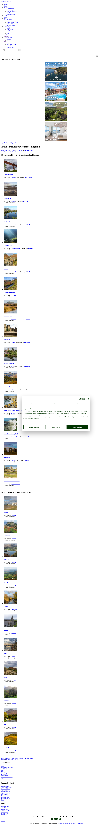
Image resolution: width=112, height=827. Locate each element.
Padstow (6, 630)
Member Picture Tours (6, 798)
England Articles (11, 43)
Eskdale (6, 269)
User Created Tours (11, 12)
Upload (5, 15)
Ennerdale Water (8, 245)
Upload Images (4, 773)
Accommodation (8, 37)
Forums (2, 778)
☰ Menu (6, 4)
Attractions (6, 26)
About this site (4, 768)
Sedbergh (6, 700)
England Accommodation (7, 767)
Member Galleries (11, 14)
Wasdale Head (7, 747)
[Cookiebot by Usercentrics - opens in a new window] (78, 399)
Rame (5, 677)
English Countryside (5, 793)
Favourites (7, 150)
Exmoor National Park (9, 292)
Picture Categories (5, 797)
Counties (6, 34)
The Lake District (5, 795)
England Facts (4, 807)
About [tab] (79, 404)
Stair (5, 724)
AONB (8, 28)
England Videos (10, 45)
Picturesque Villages (11, 21)
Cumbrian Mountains (9, 221)
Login (2, 771)
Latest (4, 151)
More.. (5, 41)
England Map (4, 814)
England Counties (5, 786)
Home (5, 6)
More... (8, 33)
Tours (12, 150)
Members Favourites (12, 11)
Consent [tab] (33, 404)
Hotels (8, 40)
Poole (5, 653)
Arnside (6, 512)
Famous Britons (4, 812)
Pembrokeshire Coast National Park (13, 410)
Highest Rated (10, 151)
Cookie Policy (80, 823)
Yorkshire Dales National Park (12, 481)
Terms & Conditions (63, 823)
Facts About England (12, 44)
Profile (16, 150)
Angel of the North (8, 174)
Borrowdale (7, 535)
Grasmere (6, 559)
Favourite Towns (11, 25)
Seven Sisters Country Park (11, 434)
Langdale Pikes (8, 386)
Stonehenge (7, 457)
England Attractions (5, 791)
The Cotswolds (4, 794)
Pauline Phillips (9, 143)
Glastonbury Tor (8, 316)
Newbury (6, 606)
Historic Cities (10, 23)
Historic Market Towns (12, 22)
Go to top (3, 821)
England (3, 143)
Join (2, 770)
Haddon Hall (7, 339)
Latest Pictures (10, 8)
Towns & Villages (8, 19)
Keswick (6, 582)
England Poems (10, 47)
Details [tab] (56, 404)
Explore (5, 17)
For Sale (17, 151)
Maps (5, 18)
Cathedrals (9, 32)
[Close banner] (88, 398)
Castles (8, 30)
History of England (5, 810)
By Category (10, 10)
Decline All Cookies (34, 427)
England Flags (4, 813)
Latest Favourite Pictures (6, 777)
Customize (55, 427)
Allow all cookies (77, 427)
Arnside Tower (7, 198)
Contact (21, 150)
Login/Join (6, 36)
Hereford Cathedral (9, 363)
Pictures (5, 7)
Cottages (9, 39)
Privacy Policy (72, 823)
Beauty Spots (10, 29)
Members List (4, 774)
